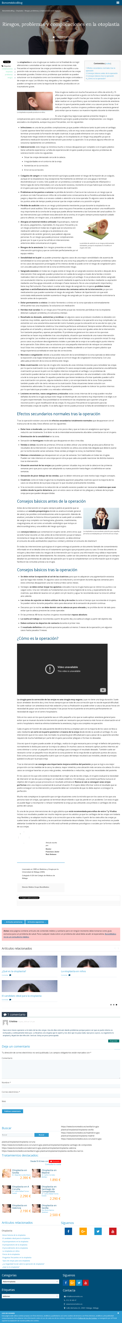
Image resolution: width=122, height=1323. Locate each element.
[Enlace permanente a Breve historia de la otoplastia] (29, 988)
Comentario (7, 1058)
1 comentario (62, 36)
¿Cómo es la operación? (96, 78)
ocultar (108, 63)
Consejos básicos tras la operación (100, 76)
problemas (9, 75)
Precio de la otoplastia (11, 1254)
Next (118, 947)
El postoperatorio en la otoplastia (15, 1241)
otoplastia (9, 72)
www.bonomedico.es (74, 1304)
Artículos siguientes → (37, 922)
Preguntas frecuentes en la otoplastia (23, 971)
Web (4, 1101)
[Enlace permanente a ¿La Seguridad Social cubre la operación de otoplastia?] (89, 962)
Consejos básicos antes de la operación (102, 73)
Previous (115, 947)
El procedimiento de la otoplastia (15, 1248)
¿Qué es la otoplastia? (10, 1267)
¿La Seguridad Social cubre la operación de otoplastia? (85, 973)
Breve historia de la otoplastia (18, 997)
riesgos (10, 78)
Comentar (5, 975)
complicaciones (7, 69)
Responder (113, 1041)
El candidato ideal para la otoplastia (16, 1238)
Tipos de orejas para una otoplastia (81, 997)
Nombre (6, 1082)
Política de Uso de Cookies (87, 1318)
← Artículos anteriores (13, 922)
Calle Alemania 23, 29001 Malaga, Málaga (82, 1308)
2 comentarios (65, 978)
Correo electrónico (11, 1092)
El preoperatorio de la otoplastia (14, 1245)
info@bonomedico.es (74, 1296)
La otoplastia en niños (11, 1251)
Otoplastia (19, 11)
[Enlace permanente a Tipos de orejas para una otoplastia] (89, 988)
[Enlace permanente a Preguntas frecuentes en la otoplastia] (29, 962)
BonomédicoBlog (12, 2)
